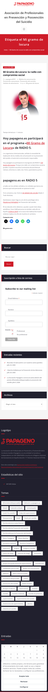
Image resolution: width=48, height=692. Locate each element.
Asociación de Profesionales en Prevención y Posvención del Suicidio (24, 17)
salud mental (23, 589)
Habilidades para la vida (11, 568)
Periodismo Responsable (11, 579)
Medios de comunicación (27, 79)
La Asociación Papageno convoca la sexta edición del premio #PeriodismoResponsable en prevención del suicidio (24, 380)
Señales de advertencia (11, 83)
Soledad (34, 589)
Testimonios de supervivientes (13, 604)
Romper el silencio (9, 589)
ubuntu (29, 604)
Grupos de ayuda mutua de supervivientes (17, 563)
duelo (18, 518)
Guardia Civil (39, 563)
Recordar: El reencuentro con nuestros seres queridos (24, 363)
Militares (6, 574)
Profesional (21, 331)
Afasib (5, 508)
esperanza (6, 548)
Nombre (11, 310)
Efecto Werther (23, 538)
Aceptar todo (24, 676)
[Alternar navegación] (24, 29)
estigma (16, 548)
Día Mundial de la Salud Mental (13, 523)
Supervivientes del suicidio (25, 599)
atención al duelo (17, 508)
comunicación (31, 508)
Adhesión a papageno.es (32, 503)
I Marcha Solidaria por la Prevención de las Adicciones (24, 370)
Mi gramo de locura (32, 83)
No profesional (22, 334)
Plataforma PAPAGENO (10, 202)
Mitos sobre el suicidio (20, 574)
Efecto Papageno (8, 538)
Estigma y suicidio (29, 548)
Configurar (24, 687)
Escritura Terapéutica (27, 543)
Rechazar (24, 681)
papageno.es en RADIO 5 (20, 180)
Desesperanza (7, 518)
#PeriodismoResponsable (11, 503)
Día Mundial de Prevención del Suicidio (15, 528)
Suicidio (5, 594)
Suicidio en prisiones (35, 594)
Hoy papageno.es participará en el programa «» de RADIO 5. (24, 143)
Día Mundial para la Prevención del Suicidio (17, 533)
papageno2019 (10, 79)
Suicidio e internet (18, 594)
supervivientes (8, 599)
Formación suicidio (9, 558)
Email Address (13, 298)
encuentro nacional (9, 543)
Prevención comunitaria (11, 81)
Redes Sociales (27, 584)
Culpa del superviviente (27, 513)
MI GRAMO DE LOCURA (30, 193)
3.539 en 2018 (13, 212)
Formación (37, 553)
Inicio (5, 50)
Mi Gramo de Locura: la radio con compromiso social (26, 50)
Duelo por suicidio (30, 518)
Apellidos (11, 321)
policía (26, 579)
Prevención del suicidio (28, 81)
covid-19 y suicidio (9, 513)
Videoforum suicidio (9, 609)
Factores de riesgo (24, 553)
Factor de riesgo (8, 553)
